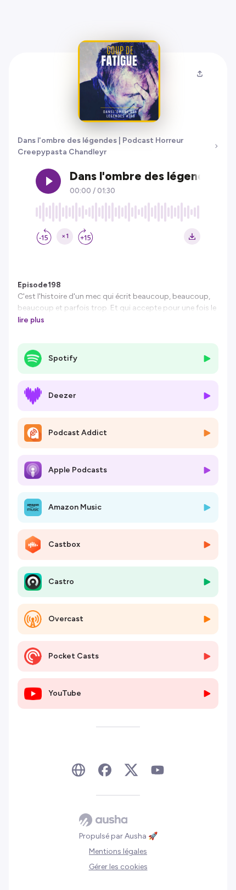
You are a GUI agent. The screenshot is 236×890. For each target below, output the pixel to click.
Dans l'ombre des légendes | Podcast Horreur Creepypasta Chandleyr (100, 146)
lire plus (31, 319)
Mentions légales (118, 851)
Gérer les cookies (118, 866)
